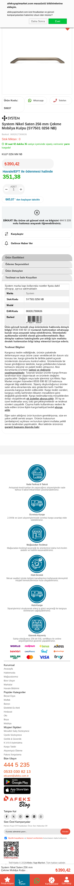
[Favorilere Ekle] (68, 29)
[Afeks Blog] (17, 801)
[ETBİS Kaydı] (11, 850)
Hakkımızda (9, 673)
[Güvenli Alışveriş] (37, 624)
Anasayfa (8, 669)
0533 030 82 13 (17, 771)
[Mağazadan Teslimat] (37, 534)
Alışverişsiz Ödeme (13, 750)
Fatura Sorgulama (12, 754)
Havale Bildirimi (11, 688)
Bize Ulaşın (9, 680)
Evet (57, 21)
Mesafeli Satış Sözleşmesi (16, 731)
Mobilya (7, 723)
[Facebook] (7, 817)
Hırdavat (8, 712)
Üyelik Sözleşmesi (13, 735)
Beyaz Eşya (9, 696)
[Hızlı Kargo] (37, 594)
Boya (6, 719)
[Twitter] (14, 817)
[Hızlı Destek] (37, 564)
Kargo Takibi (10, 746)
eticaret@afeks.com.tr (16, 775)
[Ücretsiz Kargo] (37, 503)
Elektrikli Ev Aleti (12, 708)
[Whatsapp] (41, 817)
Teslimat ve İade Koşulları (21, 277)
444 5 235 (65, 220)
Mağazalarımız (11, 676)
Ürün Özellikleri (14, 257)
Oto (5, 715)
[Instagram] (20, 817)
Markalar (8, 684)
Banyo (7, 704)
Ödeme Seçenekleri (17, 264)
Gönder (65, 832)
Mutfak (7, 700)
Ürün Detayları (14, 270)
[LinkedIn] (34, 817)
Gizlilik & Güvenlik (12, 739)
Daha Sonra (38, 21)
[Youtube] (27, 817)
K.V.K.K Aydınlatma (13, 743)
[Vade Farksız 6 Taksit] (37, 473)
